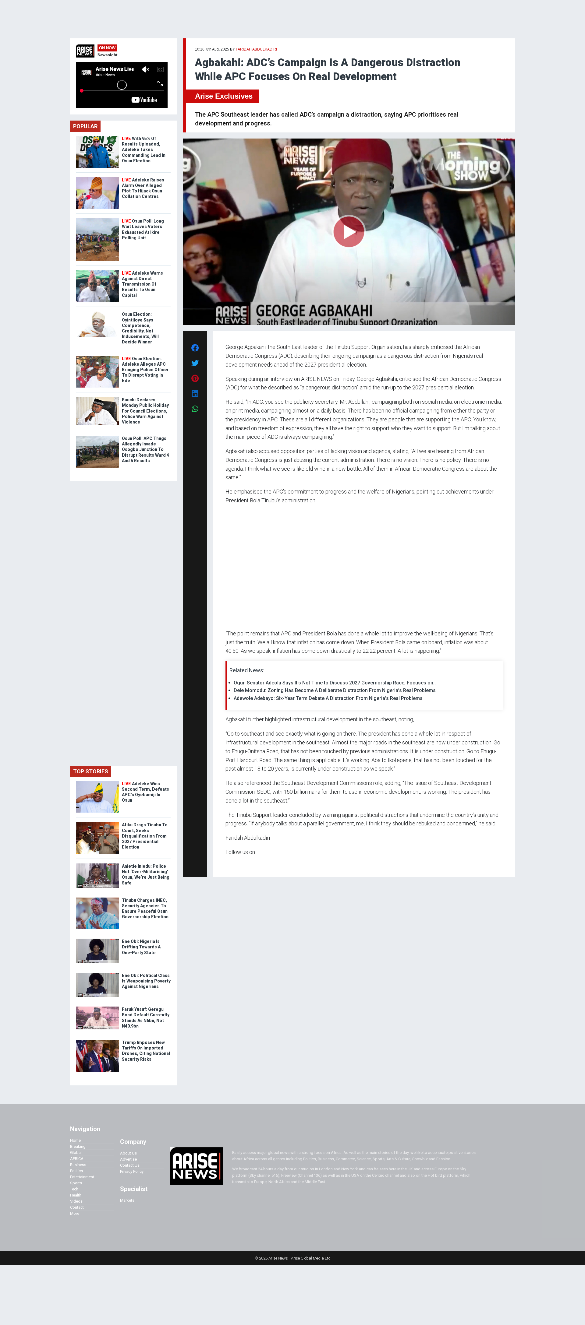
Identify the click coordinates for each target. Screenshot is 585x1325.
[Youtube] (237, 864)
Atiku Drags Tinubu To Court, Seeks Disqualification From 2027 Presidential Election (145, 835)
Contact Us (130, 1165)
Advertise (128, 1159)
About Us (128, 1153)
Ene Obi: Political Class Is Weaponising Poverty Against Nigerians (146, 981)
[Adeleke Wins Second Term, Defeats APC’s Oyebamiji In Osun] (97, 782)
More (74, 1213)
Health (75, 1195)
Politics (76, 1171)
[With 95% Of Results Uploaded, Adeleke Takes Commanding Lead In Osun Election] (97, 137)
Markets (127, 1200)
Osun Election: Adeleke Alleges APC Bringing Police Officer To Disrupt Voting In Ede (145, 369)
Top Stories (90, 771)
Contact (77, 1207)
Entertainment (82, 1177)
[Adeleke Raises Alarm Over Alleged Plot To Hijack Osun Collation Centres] (97, 178)
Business (78, 1164)
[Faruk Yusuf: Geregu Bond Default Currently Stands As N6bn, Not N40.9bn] (97, 1008)
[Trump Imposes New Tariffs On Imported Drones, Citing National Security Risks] (97, 1041)
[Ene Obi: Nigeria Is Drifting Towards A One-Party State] (97, 940)
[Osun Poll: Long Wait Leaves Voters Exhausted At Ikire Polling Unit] (97, 219)
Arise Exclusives (224, 96)
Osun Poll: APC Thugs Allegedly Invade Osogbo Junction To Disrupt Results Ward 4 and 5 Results (145, 449)
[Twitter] (228, 864)
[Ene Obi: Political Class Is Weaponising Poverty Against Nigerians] (97, 974)
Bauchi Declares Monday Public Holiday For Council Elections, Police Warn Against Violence (145, 410)
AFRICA (76, 1158)
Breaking (78, 1146)
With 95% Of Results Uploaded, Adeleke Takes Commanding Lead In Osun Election (143, 149)
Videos (76, 1201)
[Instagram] (231, 864)
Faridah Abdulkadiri (256, 49)
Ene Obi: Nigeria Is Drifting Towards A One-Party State (141, 947)
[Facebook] (226, 864)
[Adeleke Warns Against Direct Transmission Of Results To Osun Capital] (97, 271)
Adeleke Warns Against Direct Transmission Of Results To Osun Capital (142, 284)
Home (75, 1140)
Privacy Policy (132, 1171)
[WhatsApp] (234, 864)
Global (76, 1152)
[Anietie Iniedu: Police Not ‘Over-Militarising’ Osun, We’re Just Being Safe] (97, 864)
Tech (74, 1189)
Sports (76, 1183)
